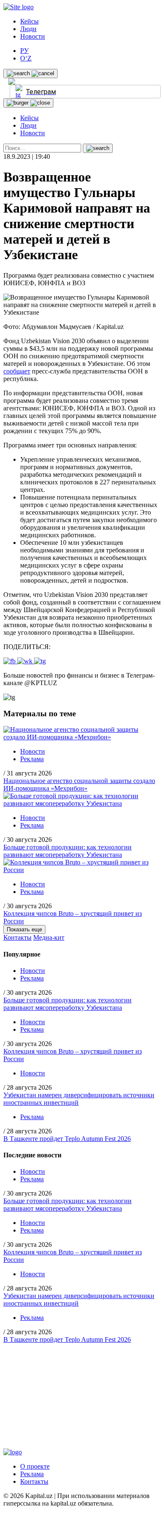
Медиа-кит (48, 937)
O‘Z (26, 58)
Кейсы (29, 21)
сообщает (16, 371)
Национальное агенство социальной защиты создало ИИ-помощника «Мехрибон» (79, 784)
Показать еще (24, 929)
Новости (32, 36)
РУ (24, 50)
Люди (28, 28)
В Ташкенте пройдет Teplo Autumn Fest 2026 (67, 1138)
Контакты (17, 937)
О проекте (35, 1466)
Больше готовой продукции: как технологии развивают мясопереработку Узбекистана (67, 851)
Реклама (32, 758)
